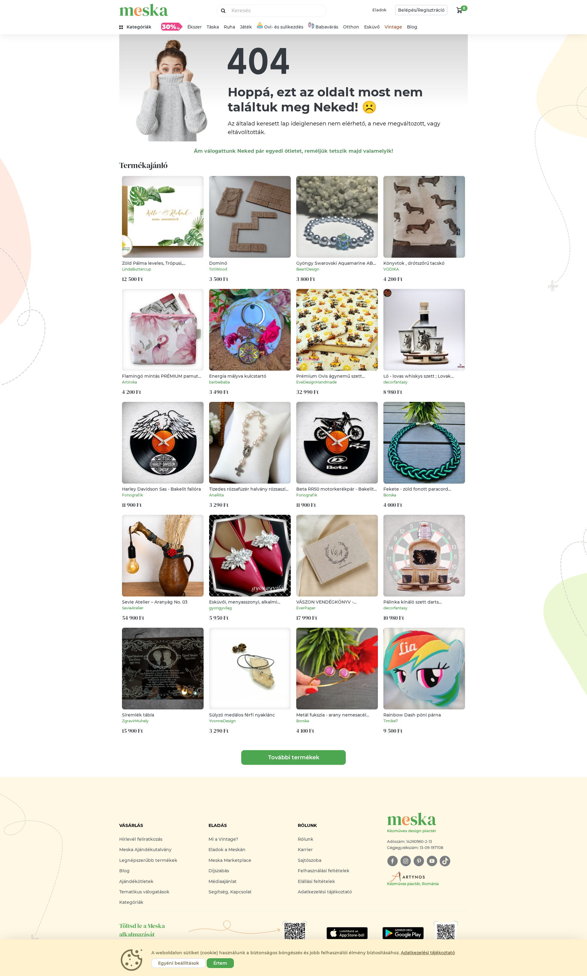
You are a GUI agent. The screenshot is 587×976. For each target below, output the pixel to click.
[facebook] (392, 861)
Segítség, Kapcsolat (230, 892)
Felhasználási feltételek (323, 870)
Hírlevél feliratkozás (140, 839)
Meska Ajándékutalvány (145, 849)
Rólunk (305, 839)
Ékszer (194, 27)
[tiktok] (445, 861)
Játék (246, 27)
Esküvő (372, 27)
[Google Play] (347, 933)
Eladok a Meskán (227, 849)
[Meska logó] (143, 10)
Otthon (351, 27)
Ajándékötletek (136, 881)
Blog (412, 27)
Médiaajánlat (223, 881)
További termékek (293, 757)
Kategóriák (131, 902)
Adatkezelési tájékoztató (325, 892)
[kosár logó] (459, 10)
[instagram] (405, 861)
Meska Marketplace (230, 860)
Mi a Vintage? (223, 839)
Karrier (305, 849)
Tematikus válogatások (144, 892)
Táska (213, 27)
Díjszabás (219, 870)
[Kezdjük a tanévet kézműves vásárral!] (172, 27)
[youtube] (431, 861)
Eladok (379, 9)
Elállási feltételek (316, 881)
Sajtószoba (309, 860)
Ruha (229, 27)
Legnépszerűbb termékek (148, 860)
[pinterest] (418, 861)
